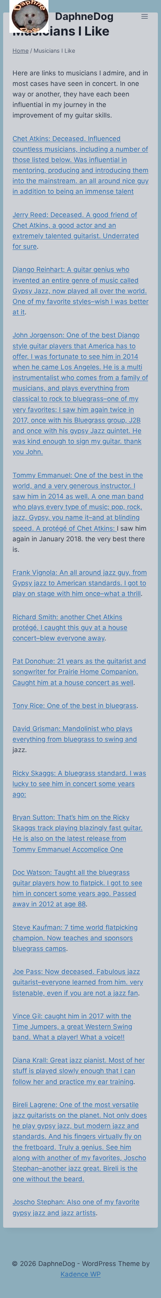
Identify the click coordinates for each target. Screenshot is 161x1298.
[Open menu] (144, 16)
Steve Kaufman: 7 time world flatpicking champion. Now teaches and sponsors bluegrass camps (75, 938)
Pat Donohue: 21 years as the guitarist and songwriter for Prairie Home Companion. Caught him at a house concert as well (79, 671)
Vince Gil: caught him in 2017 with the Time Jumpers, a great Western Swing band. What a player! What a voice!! (72, 1026)
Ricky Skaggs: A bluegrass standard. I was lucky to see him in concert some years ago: (79, 783)
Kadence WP (81, 1274)
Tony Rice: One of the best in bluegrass (74, 706)
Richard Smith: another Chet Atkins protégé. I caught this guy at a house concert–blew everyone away (70, 627)
